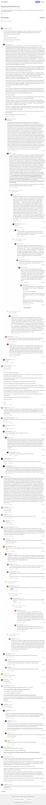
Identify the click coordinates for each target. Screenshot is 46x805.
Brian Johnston (10, 336)
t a (4, 673)
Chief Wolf (6, 784)
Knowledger (6, 507)
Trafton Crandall (7, 365)
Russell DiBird (22, 260)
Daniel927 (8, 520)
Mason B (5, 514)
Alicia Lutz (6, 28)
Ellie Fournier (18, 224)
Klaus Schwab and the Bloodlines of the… (10, 6)
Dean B (5, 476)
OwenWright (6, 458)
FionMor (5, 704)
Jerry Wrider (8, 431)
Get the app (28, 799)
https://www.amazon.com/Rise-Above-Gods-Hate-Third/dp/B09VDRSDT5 (26, 175)
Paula (8, 740)
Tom (6, 44)
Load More (3, 791)
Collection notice (30, 796)
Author (7, 711)
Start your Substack (20, 799)
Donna (8, 733)
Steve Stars (9, 720)
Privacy (22, 796)
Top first (43, 17)
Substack (17, 802)
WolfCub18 (6, 679)
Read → (2, 13)
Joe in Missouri (7, 746)
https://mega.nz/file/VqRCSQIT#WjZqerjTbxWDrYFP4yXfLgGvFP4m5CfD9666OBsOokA (22, 752)
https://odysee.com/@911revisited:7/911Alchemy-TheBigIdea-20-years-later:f (20, 695)
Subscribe (38, 1)
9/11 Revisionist (7, 685)
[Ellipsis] (44, 28)
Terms (25, 796)
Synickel (7, 538)
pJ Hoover (6, 756)
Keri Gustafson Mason (8, 527)
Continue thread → (27, 307)
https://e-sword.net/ (20, 83)
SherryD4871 (10, 553)
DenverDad (8, 359)
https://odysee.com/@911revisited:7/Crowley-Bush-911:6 (19, 689)
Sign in (42, 2)
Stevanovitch (6, 407)
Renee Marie (8, 546)
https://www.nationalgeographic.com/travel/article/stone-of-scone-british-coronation (25, 728)
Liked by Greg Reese (8, 29)
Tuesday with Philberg (8, 417)
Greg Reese (3, 7)
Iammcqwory (8, 653)
